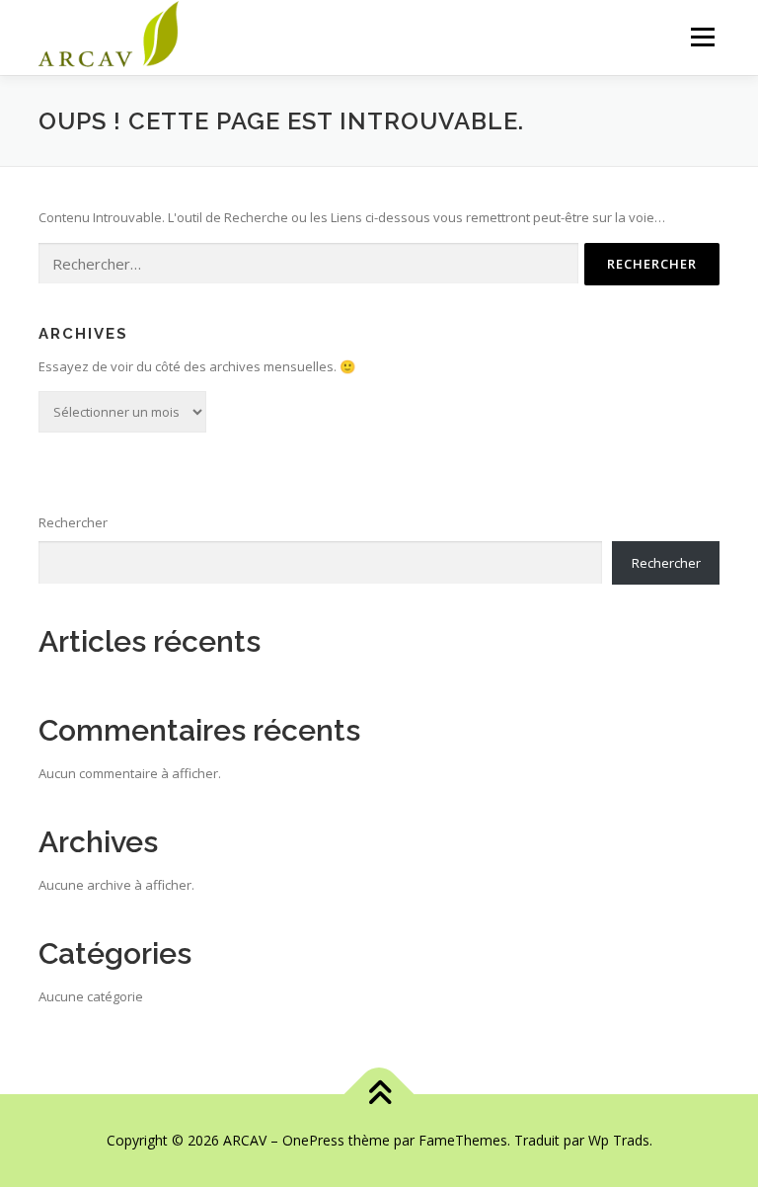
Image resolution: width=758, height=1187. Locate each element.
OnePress (313, 1140)
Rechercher (73, 522)
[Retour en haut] (379, 1095)
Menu (702, 36)
